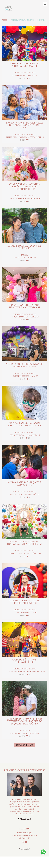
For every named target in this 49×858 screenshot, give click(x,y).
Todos (4, 20)
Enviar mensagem (25, 832)
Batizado (41, 20)
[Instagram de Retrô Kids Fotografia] (22, 842)
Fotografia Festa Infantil (22, 20)
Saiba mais (24, 818)
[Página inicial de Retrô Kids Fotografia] (8, 8)
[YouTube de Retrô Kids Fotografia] (26, 842)
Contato (24, 849)
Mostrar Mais (24, 745)
